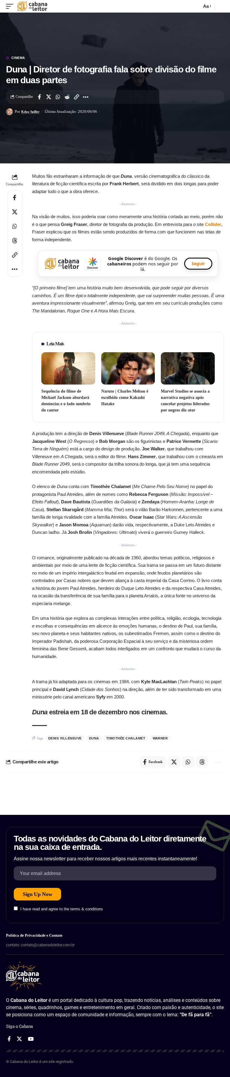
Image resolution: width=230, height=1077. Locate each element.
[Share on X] (48, 97)
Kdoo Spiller (30, 111)
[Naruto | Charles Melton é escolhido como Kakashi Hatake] (128, 368)
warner (160, 738)
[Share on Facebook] (39, 97)
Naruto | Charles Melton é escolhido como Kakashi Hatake (124, 397)
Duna (94, 738)
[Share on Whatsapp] (58, 97)
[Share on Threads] (14, 240)
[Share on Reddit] (67, 97)
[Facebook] (9, 1039)
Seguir (198, 263)
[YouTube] (30, 1039)
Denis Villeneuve (65, 738)
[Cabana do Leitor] (32, 6)
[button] (11, 6)
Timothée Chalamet (126, 738)
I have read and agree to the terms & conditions (61, 909)
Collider (213, 224)
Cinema (18, 58)
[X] (19, 1039)
